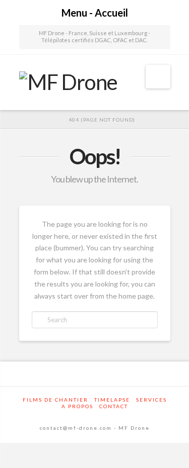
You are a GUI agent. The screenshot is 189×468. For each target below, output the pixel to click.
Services (151, 400)
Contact (113, 406)
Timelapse (112, 400)
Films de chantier (55, 400)
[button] (158, 76)
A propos (77, 406)
